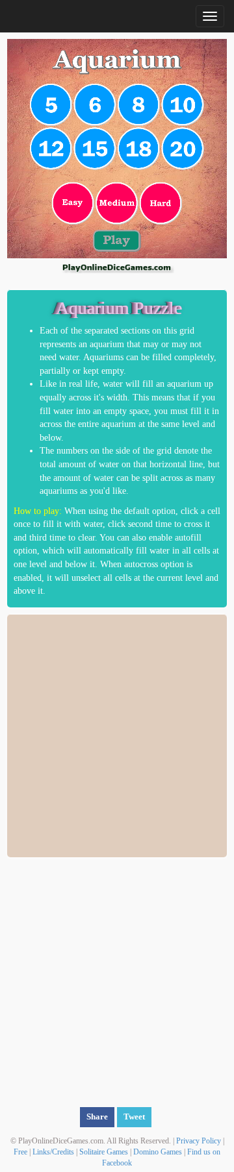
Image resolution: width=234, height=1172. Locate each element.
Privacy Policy (198, 1140)
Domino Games (157, 1151)
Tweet (134, 1116)
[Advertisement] (117, 734)
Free (20, 1151)
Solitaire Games (103, 1151)
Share (97, 1116)
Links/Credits (53, 1151)
